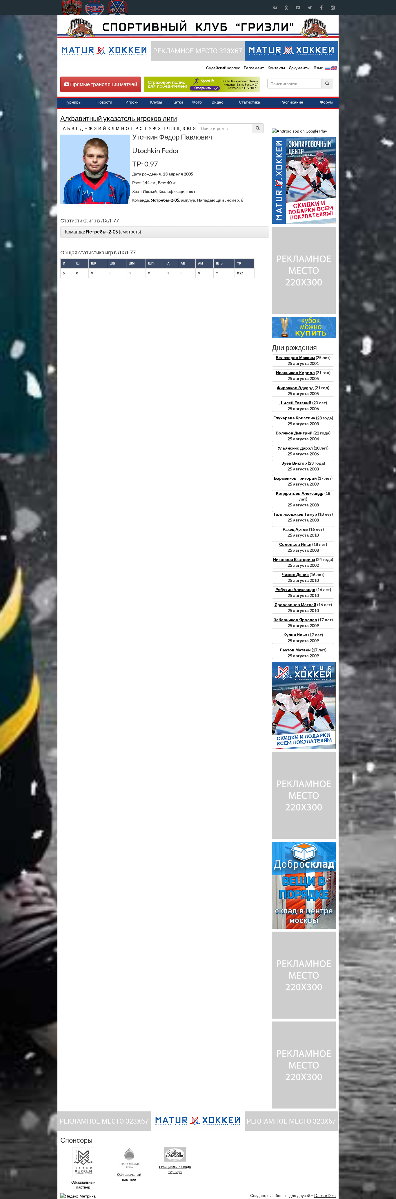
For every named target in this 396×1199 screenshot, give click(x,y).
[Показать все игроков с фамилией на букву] (61, 128)
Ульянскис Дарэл (295, 448)
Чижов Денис (295, 574)
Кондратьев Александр (300, 493)
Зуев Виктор (294, 463)
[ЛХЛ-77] (202, 84)
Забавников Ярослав (295, 619)
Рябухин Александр (295, 589)
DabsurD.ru (325, 1195)
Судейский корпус (223, 68)
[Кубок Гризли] (198, 28)
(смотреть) (130, 231)
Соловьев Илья (295, 544)
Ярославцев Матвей (295, 604)
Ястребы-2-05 (165, 200)
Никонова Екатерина (294, 559)
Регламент (254, 68)
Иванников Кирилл (295, 372)
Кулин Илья (295, 635)
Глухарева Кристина (294, 418)
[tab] (165, 232)
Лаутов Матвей (295, 650)
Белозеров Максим (295, 357)
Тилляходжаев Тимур (295, 514)
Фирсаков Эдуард (295, 387)
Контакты (276, 68)
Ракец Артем (295, 529)
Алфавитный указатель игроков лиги (118, 118)
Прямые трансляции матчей (103, 84)
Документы (299, 68)
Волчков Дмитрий (294, 433)
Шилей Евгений (295, 403)
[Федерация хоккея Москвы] (118, 7)
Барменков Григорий (295, 478)
